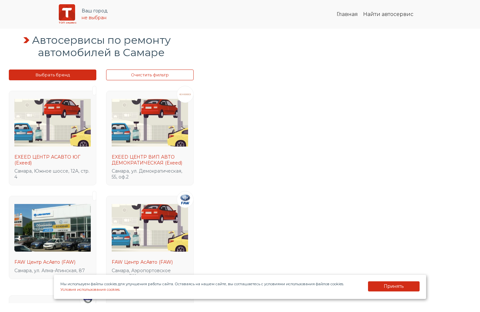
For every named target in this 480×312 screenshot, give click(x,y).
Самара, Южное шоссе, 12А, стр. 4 (51, 174)
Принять (394, 286)
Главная (347, 14)
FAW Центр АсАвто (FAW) (44, 262)
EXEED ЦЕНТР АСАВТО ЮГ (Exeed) (47, 160)
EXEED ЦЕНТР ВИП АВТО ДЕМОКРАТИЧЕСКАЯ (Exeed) (147, 160)
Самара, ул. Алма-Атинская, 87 (49, 270)
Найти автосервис (388, 14)
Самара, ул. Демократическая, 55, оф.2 (147, 174)
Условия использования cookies (90, 289)
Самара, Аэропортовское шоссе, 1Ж (141, 273)
